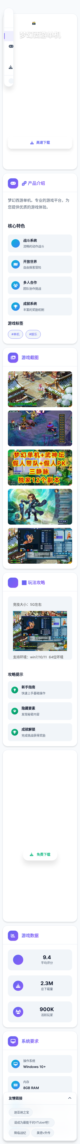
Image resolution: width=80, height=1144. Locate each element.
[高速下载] (8, 67)
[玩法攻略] (8, 57)
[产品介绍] (8, 46)
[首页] (8, 36)
